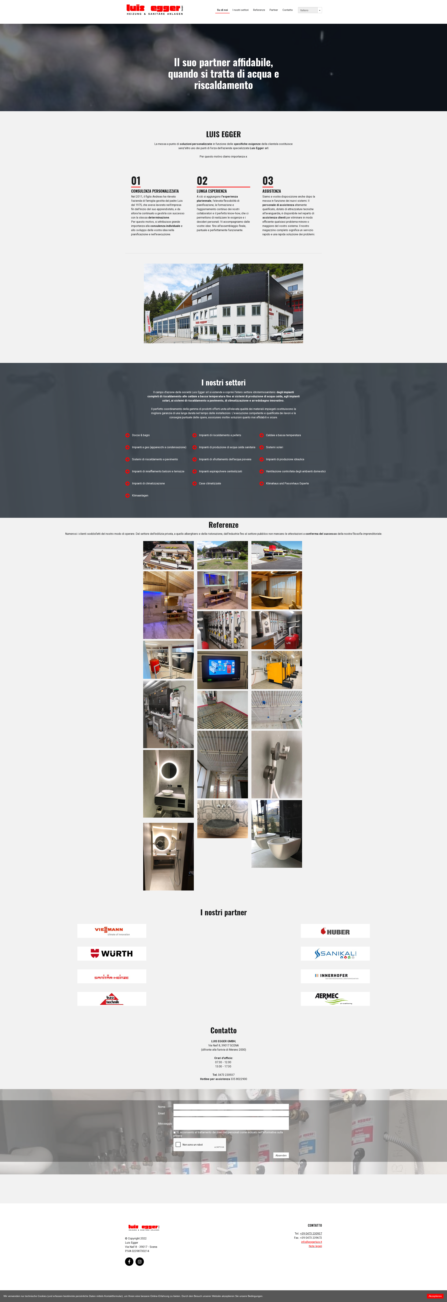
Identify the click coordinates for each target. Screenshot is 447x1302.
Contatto (288, 10)
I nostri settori (240, 10)
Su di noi (222, 10)
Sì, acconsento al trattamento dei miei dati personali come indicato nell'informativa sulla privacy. (228, 1134)
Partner (274, 10)
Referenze (259, 10)
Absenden (281, 1155)
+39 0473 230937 (311, 1233)
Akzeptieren (435, 1296)
